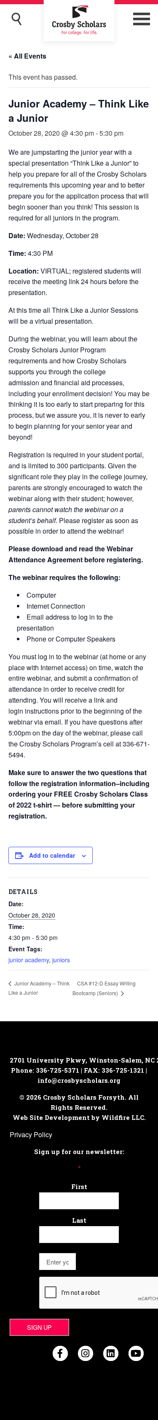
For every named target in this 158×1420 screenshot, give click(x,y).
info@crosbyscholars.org (79, 1080)
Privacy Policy (31, 1134)
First (79, 1186)
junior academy (28, 960)
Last (79, 1220)
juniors (61, 960)
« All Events (27, 56)
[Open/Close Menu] (141, 19)
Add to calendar (52, 855)
